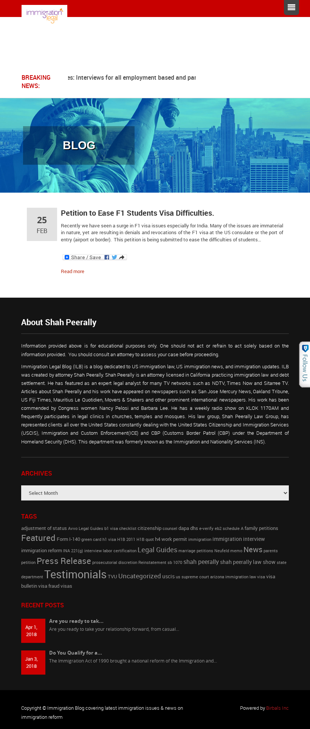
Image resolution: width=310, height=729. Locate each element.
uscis (168, 576)
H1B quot (145, 539)
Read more (72, 271)
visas (66, 586)
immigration (199, 539)
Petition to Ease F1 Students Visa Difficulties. (137, 213)
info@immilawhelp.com (97, 58)
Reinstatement (152, 562)
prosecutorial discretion (114, 562)
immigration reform (41, 550)
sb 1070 (174, 562)
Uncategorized (139, 575)
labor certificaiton (119, 550)
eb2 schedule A (229, 528)
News (252, 549)
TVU (112, 576)
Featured (38, 537)
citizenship (149, 528)
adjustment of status (44, 528)
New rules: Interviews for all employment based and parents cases (132, 77)
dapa (183, 528)
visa (261, 576)
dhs (194, 528)
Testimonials (75, 574)
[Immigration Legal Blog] (50, 16)
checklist (127, 528)
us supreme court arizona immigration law (216, 576)
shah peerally (201, 562)
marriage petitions (195, 550)
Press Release (64, 560)
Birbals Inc (277, 707)
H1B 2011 (126, 539)
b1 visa (111, 528)
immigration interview (238, 538)
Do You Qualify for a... (75, 653)
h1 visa (109, 539)
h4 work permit (171, 539)
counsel (170, 528)
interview (93, 550)
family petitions (261, 528)
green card (91, 539)
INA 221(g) (73, 550)
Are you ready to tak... (76, 621)
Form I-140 (68, 539)
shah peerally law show (248, 561)
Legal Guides (157, 549)
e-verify (206, 528)
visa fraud (48, 586)
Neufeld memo (228, 550)
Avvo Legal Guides (85, 528)
